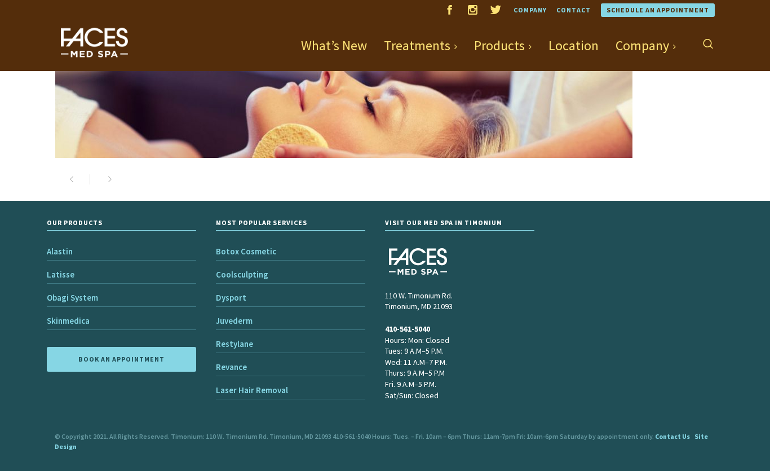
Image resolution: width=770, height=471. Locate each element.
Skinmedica (68, 320)
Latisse (60, 274)
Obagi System (72, 297)
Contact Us (672, 436)
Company (530, 10)
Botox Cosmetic (246, 251)
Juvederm (234, 320)
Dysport (231, 297)
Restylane (234, 343)
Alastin (60, 251)
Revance (231, 367)
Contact (573, 10)
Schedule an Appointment (658, 10)
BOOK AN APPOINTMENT (121, 359)
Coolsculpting (242, 274)
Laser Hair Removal (252, 390)
